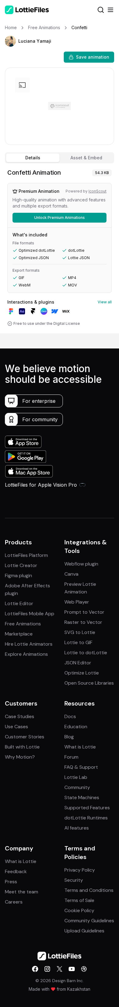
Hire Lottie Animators (28, 644)
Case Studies (19, 716)
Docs (70, 716)
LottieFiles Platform (26, 555)
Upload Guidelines (84, 930)
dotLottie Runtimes (86, 818)
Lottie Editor (19, 603)
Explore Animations (26, 654)
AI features (76, 828)
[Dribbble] (84, 969)
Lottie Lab (75, 777)
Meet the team (21, 891)
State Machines (81, 797)
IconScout (97, 191)
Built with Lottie (22, 747)
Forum (71, 757)
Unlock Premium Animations (59, 217)
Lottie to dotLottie (85, 652)
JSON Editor (77, 662)
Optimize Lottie (81, 673)
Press (11, 881)
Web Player (76, 602)
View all (105, 302)
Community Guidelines (89, 920)
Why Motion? (20, 757)
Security (73, 880)
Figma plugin (18, 575)
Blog (69, 736)
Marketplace (19, 634)
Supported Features (87, 807)
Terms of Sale (79, 900)
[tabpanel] (59, 249)
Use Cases (16, 726)
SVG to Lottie (79, 632)
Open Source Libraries (89, 683)
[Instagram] (47, 969)
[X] (59, 969)
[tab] (33, 158)
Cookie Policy (79, 910)
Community (77, 787)
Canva (71, 574)
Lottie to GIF (78, 642)
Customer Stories (24, 736)
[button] (10, 41)
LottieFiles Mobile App (29, 613)
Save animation (92, 57)
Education (75, 726)
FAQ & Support (81, 767)
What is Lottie (80, 747)
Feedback (16, 871)
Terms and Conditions (89, 890)
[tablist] (59, 157)
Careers (14, 902)
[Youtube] (71, 969)
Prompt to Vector (84, 612)
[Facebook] (35, 969)
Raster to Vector (83, 622)
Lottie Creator (21, 565)
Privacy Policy (79, 870)
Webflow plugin (81, 564)
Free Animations (23, 623)
